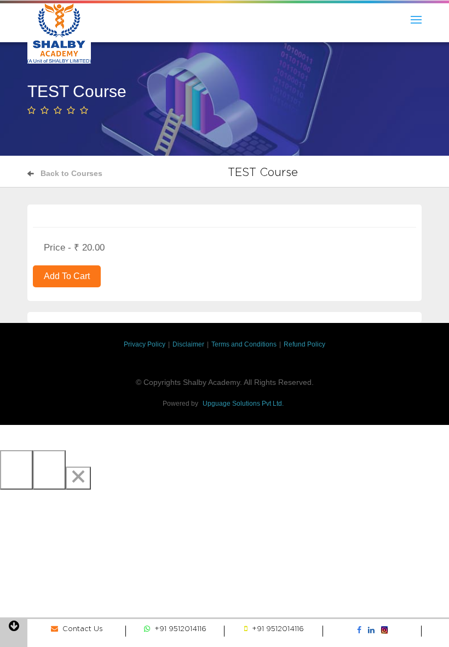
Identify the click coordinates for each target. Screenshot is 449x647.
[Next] (49, 470)
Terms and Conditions (244, 344)
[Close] (78, 478)
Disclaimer (188, 344)
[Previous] (16, 470)
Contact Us (80, 629)
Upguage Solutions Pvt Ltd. (243, 403)
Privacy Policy (144, 344)
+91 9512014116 (178, 629)
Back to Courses (71, 173)
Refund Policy (304, 344)
